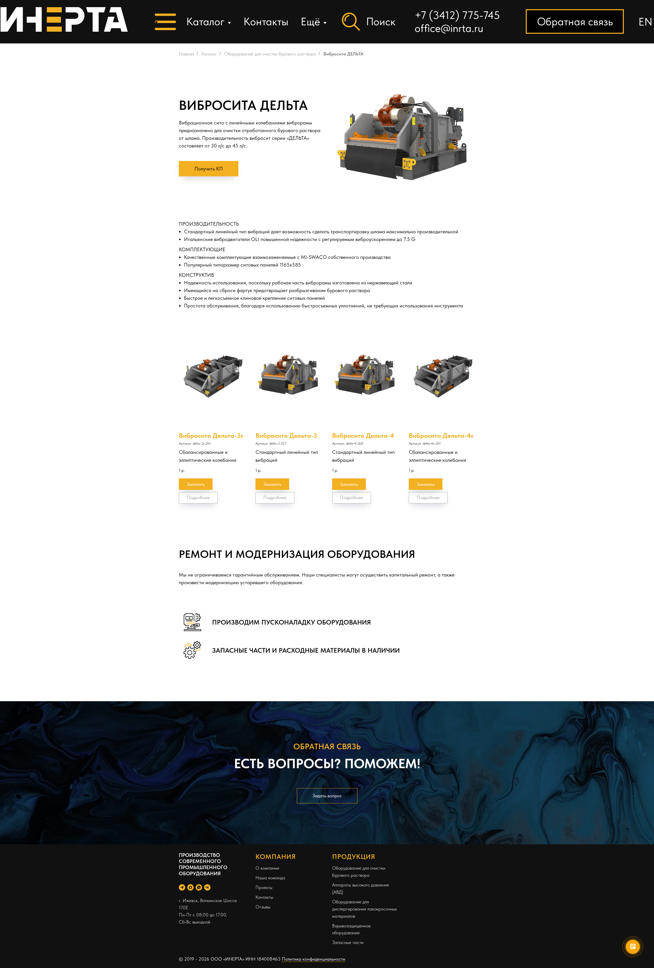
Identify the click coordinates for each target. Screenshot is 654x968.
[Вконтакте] (207, 887)
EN (645, 21)
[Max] (190, 887)
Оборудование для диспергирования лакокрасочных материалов (364, 909)
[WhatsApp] (199, 887)
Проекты (263, 887)
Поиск (380, 21)
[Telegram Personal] (182, 887)
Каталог (205, 21)
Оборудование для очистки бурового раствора (270, 53)
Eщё (310, 21)
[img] (64, 19)
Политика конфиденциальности (313, 959)
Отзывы (262, 906)
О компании (267, 868)
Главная (186, 53)
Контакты (265, 21)
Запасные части (348, 942)
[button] (575, 21)
